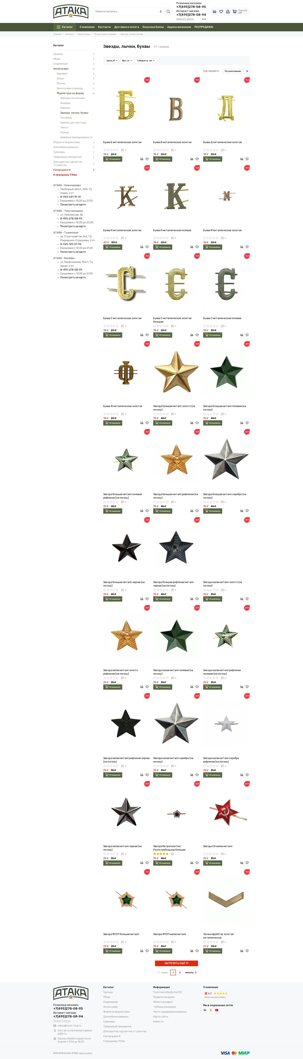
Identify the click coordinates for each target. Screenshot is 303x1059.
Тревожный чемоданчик (67, 157)
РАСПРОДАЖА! (203, 27)
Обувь (56, 58)
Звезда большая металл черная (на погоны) (124, 584)
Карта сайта (160, 1016)
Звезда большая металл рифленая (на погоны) (175, 496)
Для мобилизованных (66, 147)
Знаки (60, 78)
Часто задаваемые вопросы (170, 1011)
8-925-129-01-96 (70, 244)
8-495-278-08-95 (71, 218)
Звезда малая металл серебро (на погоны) (173, 760)
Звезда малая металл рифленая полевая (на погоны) (222, 672)
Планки (64, 132)
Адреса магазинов (179, 27)
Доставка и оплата (126, 27)
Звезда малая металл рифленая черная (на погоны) (126, 760)
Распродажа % (61, 169)
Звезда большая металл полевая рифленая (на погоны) (122, 496)
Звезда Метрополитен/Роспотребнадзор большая (169, 848)
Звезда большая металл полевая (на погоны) (224, 408)
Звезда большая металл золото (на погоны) (174, 408)
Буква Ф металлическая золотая (122, 406)
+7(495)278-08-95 (191, 7)
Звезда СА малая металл (217, 846)
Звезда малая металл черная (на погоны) (122, 848)
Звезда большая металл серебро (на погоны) (224, 496)
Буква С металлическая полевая (222, 318)
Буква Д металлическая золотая (222, 142)
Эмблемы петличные (72, 98)
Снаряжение (60, 63)
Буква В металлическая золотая (172, 142)
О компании (87, 27)
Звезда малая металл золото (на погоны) (222, 584)
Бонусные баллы (153, 27)
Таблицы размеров (164, 1006)
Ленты (64, 127)
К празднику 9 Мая (65, 174)
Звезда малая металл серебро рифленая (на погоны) (221, 760)
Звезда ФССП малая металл (169, 934)
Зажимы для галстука (73, 122)
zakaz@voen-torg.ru (69, 1025)
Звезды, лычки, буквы (74, 112)
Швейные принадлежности (76, 137)
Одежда (58, 54)
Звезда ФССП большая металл (121, 934)
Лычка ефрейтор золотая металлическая (218, 936)
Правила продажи (163, 997)
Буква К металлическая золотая (122, 230)
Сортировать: (211, 71)
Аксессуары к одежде (70, 88)
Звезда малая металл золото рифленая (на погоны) (120, 672)
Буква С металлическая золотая (122, 318)
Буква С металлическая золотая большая (172, 320)
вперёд (189, 972)
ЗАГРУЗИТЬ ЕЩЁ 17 (176, 963)
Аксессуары (61, 68)
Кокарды (65, 103)
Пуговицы (66, 117)
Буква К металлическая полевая (172, 230)
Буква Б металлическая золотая (122, 142)
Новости (158, 1021)
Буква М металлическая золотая (222, 230)
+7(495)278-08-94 (191, 15)
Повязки (65, 107)
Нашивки (62, 73)
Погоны (61, 83)
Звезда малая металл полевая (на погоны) (173, 672)
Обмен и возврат (163, 1002)
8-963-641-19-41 (70, 196)
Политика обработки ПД (167, 992)
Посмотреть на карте (73, 204)
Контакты (104, 27)
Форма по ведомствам (66, 142)
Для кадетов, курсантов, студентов (68, 163)
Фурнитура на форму (70, 93)
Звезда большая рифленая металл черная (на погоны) (173, 584)
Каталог (67, 27)
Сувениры (59, 152)
